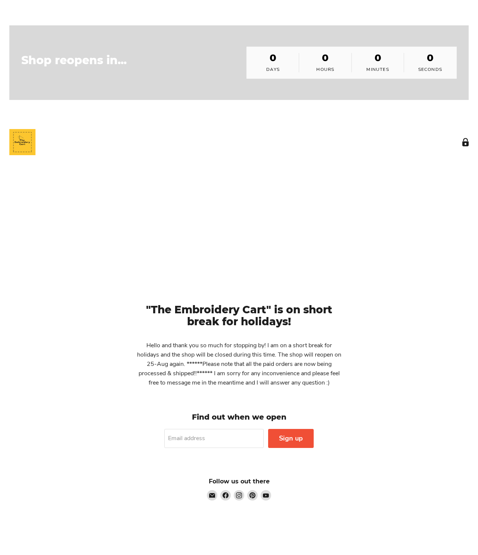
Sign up (291, 438)
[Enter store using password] (465, 142)
